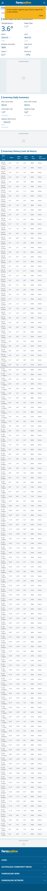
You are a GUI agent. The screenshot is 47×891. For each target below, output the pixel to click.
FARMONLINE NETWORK (12, 880)
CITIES (4, 860)
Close (41, 15)
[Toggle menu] (2, 2)
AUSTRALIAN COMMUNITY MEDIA (16, 867)
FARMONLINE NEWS (10, 873)
